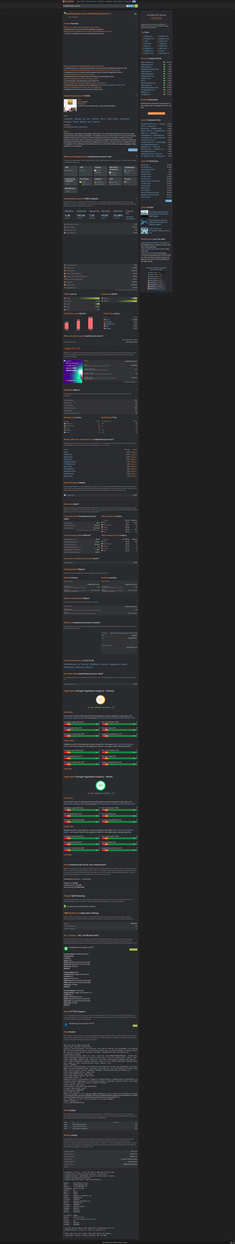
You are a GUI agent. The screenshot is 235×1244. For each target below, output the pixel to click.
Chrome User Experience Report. (75, 718)
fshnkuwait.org (69, 667)
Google (74, 896)
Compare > (133, 452)
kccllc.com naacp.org (149, 133)
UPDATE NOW (156, 18)
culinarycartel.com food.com (151, 154)
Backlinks (72, 390)
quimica (115, 119)
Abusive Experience (77, 598)
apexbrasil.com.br (70, 471)
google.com (148, 36)
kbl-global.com (95, 664)
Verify (74, 1011)
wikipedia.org (148, 51)
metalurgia (67, 122)
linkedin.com (163, 46)
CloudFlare (70, 170)
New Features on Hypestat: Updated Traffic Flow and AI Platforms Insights (158, 222)
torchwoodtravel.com (148, 83)
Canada (108, 328)
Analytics (98, 179)
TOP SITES (83, 1)
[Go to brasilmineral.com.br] (111, 13)
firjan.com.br (68, 459)
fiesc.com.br (68, 466)
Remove (147, 253)
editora (103, 119)
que (84, 119)
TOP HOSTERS (100, 1)
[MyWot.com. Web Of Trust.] (66, 913)
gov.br (66, 452)
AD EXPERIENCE (108, 1)
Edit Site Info (133, 150)
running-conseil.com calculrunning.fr (153, 142)
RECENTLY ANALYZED (91, 1)
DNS (70, 1110)
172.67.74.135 (120, 85)
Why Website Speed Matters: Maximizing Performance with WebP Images (158, 214)
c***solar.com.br (69, 464)
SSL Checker (81, 935)
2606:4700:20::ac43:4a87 (106, 85)
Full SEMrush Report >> (130, 382)
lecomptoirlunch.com (148, 90)
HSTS (128, 182)
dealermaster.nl (146, 67)
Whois (70, 1135)
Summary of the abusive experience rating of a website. (81, 602)
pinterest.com (149, 53)
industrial (96, 122)
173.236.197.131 (146, 183)
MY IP (134, 1)
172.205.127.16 (145, 172)
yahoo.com (163, 48)
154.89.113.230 (146, 174)
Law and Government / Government (75, 127)
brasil (89, 122)
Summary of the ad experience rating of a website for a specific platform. (87, 573)
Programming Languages (70, 180)
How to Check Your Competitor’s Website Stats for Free (159, 231)
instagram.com (164, 39)
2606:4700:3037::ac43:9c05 (150, 181)
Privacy (120, 1242)
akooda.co (88, 667)
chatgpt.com (148, 48)
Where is (82, 622)
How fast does (83, 673)
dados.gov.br (68, 457)
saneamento (68, 119)
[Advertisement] (100, 50)
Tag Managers (129, 167)
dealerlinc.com (146, 78)
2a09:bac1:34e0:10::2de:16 (150, 195)
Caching (98, 167)
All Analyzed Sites (108, 1242)
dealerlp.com (145, 92)
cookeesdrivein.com (147, 76)
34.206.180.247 (146, 167)
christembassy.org (70, 664)
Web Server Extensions (114, 168)
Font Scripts (84, 179)
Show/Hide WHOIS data (152, 249)
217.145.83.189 (145, 186)
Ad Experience (74, 569)
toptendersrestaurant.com (150, 69)
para (88, 119)
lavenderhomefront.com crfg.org (153, 124)
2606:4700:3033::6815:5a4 (150, 193)
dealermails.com (146, 85)
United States (110, 324)
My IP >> (168, 201)
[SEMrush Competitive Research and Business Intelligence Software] (72, 349)
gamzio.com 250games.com (151, 128)
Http (70, 1032)
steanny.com (79, 667)
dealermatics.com (147, 65)
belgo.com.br (68, 476)
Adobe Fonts (85, 184)
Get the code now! (156, 270)
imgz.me (124, 664)
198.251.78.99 (145, 188)
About (125, 1242)
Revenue (71, 504)
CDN (66, 167)
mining (109, 119)
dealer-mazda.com (147, 62)
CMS (81, 167)
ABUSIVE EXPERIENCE (118, 1)
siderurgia (77, 119)
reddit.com (163, 44)
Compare (131, 6)
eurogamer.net (146, 94)
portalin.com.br (69, 474)
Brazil (107, 320)
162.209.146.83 (146, 176)
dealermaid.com (146, 71)
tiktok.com (147, 44)
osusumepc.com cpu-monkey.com (153, 138)
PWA (68, 191)
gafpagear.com (115, 664)
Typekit (84, 182)
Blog (115, 1242)
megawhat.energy (70, 462)
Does (85, 864)
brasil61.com (68, 454)
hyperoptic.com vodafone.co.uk (152, 149)
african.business (69, 469)
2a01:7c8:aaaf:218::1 (148, 170)
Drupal (84, 170)
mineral (75, 122)
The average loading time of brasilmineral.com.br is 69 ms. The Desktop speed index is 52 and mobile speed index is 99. (100, 678)
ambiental (83, 122)
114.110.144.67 (145, 179)
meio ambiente (125, 119)
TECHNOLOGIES (127, 1)
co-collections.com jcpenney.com (153, 156)
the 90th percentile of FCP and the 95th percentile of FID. (115, 718)
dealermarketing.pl (147, 74)
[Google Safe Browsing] (65, 906)
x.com (146, 41)
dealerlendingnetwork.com (149, 88)
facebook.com (149, 39)
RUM (111, 179)
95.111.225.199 (145, 190)
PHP (68, 184)
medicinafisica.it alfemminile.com (152, 135)
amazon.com (163, 41)
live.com (162, 51)
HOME (78, 1)
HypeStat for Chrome (157, 113)
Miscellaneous (70, 188)
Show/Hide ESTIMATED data (154, 243)
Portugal (108, 322)
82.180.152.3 (145, 165)
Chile (107, 326)
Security (127, 179)
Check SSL (133, 949)
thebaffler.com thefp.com (150, 147)
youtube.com (163, 36)
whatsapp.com (164, 53)
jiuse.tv (143, 81)
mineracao (95, 119)
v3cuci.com (105, 664)
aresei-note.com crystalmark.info (153, 131)
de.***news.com (83, 664)
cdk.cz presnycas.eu (148, 126)
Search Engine (74, 482)
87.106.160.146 (146, 197)
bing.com (147, 46)
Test (135, 1025)
